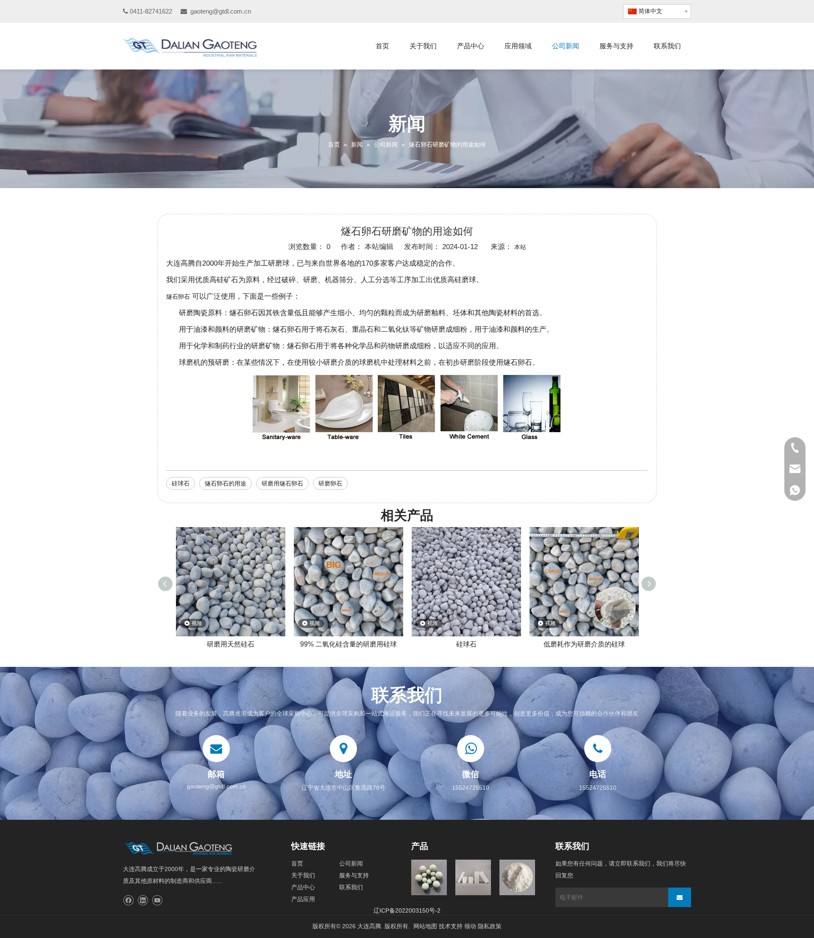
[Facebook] (128, 900)
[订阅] (679, 897)
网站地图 (425, 926)
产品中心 (303, 887)
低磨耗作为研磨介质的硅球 (584, 644)
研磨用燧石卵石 (282, 483)
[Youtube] (157, 900)
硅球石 (181, 483)
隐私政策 (490, 926)
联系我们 (351, 887)
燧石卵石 (178, 296)
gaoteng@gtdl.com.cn (220, 11)
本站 (520, 247)
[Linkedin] (142, 900)
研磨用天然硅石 (230, 644)
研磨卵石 (330, 483)
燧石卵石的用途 (225, 483)
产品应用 (303, 899)
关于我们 (303, 875)
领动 (470, 926)
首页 (297, 863)
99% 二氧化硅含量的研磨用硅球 (348, 644)
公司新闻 (351, 863)
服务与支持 (354, 875)
